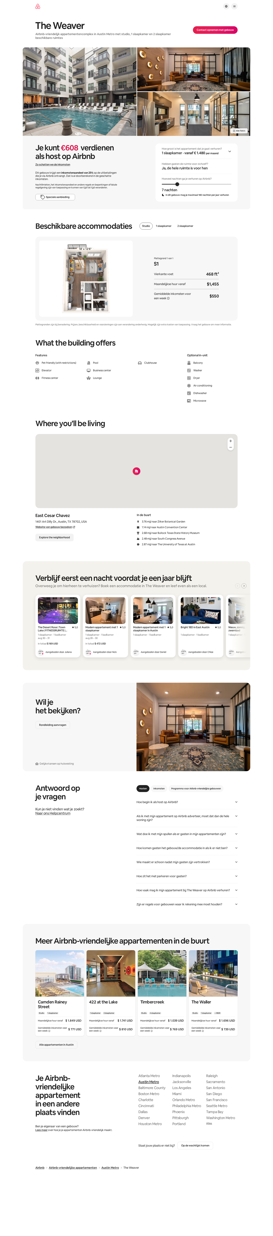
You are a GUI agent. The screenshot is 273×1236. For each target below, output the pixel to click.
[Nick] (88, 652)
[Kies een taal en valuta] (226, 6)
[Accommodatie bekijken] (59, 993)
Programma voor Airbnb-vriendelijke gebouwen (196, 788)
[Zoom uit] (231, 447)
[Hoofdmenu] (234, 6)
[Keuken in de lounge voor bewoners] (193, 114)
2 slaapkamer (185, 226)
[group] (196, 172)
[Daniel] (136, 652)
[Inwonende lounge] (193, 69)
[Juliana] (40, 652)
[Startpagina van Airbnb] (37, 6)
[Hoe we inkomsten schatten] (168, 298)
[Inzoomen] (231, 441)
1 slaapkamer (163, 226)
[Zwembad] (79, 91)
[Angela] (231, 652)
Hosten (143, 788)
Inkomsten (159, 788)
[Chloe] (183, 652)
